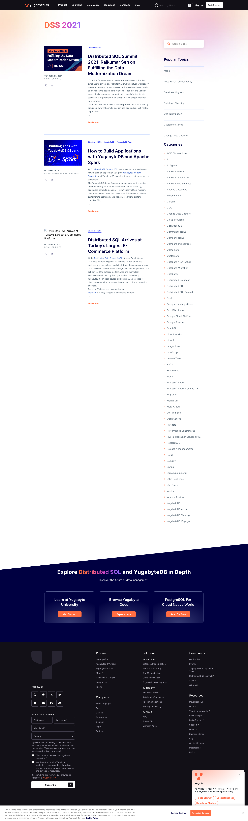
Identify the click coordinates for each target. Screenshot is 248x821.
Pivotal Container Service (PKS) (184, 436)
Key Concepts (195, 715)
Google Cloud (149, 721)
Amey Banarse (71, 173)
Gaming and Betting (152, 706)
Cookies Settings (178, 813)
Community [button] (197, 653)
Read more (93, 122)
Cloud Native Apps (151, 677)
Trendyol (92, 292)
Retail (170, 454)
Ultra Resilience (175, 479)
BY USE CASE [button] (149, 659)
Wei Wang (53, 173)
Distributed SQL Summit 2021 (104, 169)
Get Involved (195, 659)
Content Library (196, 743)
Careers (171, 201)
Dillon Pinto (54, 79)
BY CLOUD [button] (148, 712)
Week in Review (175, 497)
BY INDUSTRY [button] (149, 688)
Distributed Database (178, 280)
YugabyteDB (109, 142)
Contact (99, 722)
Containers (173, 249)
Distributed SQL (94, 47)
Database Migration (174, 92)
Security (171, 460)
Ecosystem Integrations (179, 304)
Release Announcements (180, 448)
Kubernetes (173, 370)
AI (168, 159)
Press (98, 708)
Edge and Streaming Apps (155, 682)
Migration (172, 394)
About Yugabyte (103, 703)
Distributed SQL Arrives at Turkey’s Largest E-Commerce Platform (115, 245)
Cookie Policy (92, 818)
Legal (98, 726)
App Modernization (151, 673)
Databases (172, 274)
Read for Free (178, 614)
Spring (170, 466)
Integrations (173, 346)
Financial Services (151, 692)
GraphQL (172, 328)
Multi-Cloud (173, 406)
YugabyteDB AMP (104, 668)
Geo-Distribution (173, 113)
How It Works (174, 334)
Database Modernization (154, 664)
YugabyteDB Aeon (124, 142)
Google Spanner (175, 322)
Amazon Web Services (179, 183)
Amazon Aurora (175, 171)
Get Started (69, 614)
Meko (167, 70)
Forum (192, 729)
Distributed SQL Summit (180, 292)
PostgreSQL (173, 442)
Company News (175, 237)
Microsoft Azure (175, 382)
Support (193, 725)
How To (171, 340)
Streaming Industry (177, 473)
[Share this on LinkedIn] (52, 85)
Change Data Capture (176, 135)
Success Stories (196, 734)
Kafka (170, 364)
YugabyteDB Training (178, 515)
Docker (171, 298)
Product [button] (62, 4)
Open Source (174, 418)
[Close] (243, 813)
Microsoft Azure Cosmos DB (182, 388)
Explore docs (124, 614)
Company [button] (125, 4)
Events (192, 664)
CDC (169, 207)
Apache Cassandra (177, 189)
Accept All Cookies (200, 813)
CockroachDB (174, 225)
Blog (191, 738)
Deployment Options (105, 677)
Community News (176, 231)
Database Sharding (174, 103)
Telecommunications (152, 702)
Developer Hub (196, 702)
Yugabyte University (198, 711)
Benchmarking (174, 195)
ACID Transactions (177, 153)
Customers (173, 255)
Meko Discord (195, 720)
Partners (171, 424)
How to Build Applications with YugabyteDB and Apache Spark (118, 156)
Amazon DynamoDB (178, 177)
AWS (145, 716)
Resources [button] (109, 4)
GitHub (192, 685)
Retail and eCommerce (153, 697)
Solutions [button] (77, 4)
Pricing (99, 687)
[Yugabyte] (37, 5)
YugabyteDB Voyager (178, 521)
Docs (191, 706)
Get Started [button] (214, 5)
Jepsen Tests (174, 358)
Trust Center (102, 717)
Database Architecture (179, 261)
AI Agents (172, 165)
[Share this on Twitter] (45, 85)
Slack (191, 680)
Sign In (199, 5)
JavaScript (173, 352)
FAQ (191, 752)
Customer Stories (173, 124)
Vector (170, 491)
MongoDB (172, 400)
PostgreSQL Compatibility (178, 81)
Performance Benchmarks (181, 430)
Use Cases (172, 485)
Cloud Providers (175, 219)
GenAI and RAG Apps (152, 668)
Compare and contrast (179, 243)
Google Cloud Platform (179, 316)
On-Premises (174, 412)
